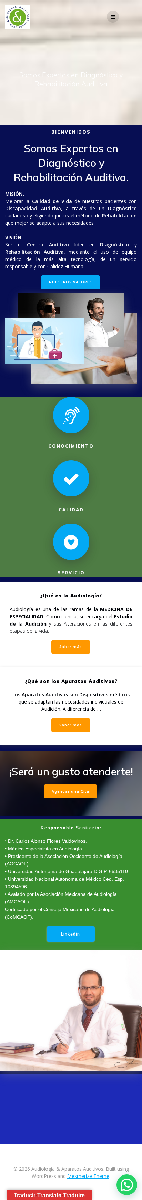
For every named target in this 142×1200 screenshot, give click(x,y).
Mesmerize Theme (88, 1176)
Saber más (70, 646)
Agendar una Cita (70, 791)
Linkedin (70, 934)
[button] (126, 1184)
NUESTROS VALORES (70, 282)
